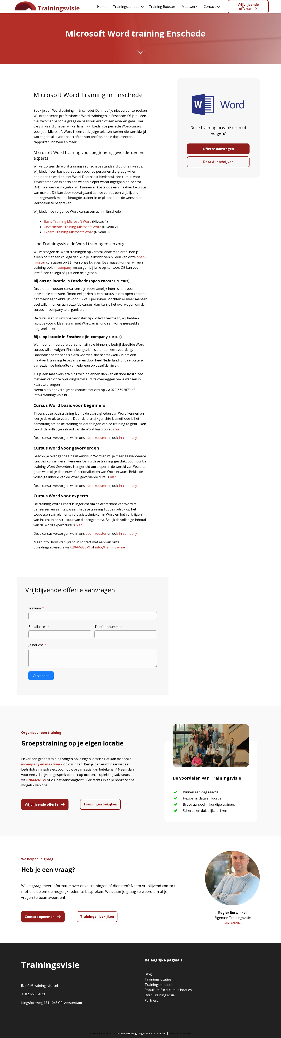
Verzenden (41, 675)
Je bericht (35, 645)
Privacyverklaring (127, 1033)
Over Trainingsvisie (160, 995)
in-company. (128, 437)
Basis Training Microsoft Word (67, 221)
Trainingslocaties (158, 979)
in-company (62, 267)
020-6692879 (80, 547)
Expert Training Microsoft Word (68, 232)
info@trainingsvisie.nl (111, 547)
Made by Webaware (180, 1033)
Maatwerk (189, 6)
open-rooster (96, 437)
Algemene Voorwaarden (152, 1033)
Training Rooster (162, 6)
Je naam (34, 608)
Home (101, 6)
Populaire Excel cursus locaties (168, 990)
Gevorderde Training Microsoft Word (72, 227)
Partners (151, 1000)
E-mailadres (37, 626)
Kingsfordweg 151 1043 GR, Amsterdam (51, 1002)
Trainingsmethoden (160, 984)
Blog (148, 974)
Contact (210, 6)
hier (118, 429)
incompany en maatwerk (42, 764)
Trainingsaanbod (126, 6)
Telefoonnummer (108, 626)
